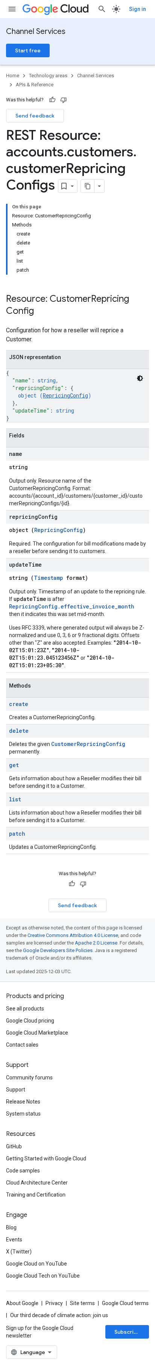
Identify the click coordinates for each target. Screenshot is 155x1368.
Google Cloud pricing (30, 1021)
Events (14, 1240)
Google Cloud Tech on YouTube (43, 1276)
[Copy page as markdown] (87, 186)
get (14, 765)
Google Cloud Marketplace (37, 1033)
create (18, 704)
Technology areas (48, 75)
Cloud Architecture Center (37, 1183)
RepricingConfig (65, 395)
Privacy (54, 1303)
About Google (22, 1303)
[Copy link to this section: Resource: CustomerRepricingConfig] (41, 311)
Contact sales (22, 1045)
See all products (25, 1009)
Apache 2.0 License (96, 943)
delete (19, 730)
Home (12, 75)
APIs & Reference (34, 84)
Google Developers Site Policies (58, 950)
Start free (28, 50)
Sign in (137, 9)
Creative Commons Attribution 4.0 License (72, 935)
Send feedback (35, 115)
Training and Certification (35, 1195)
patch (17, 833)
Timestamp (48, 577)
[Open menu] (12, 9)
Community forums (29, 1078)
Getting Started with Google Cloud (46, 1159)
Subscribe (127, 1331)
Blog (11, 1227)
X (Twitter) (19, 1252)
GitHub (14, 1146)
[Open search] (101, 9)
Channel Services (35, 31)
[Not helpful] (63, 99)
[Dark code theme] (140, 378)
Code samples (23, 1171)
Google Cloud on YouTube (36, 1264)
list (15, 799)
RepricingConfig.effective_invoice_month (71, 606)
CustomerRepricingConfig (88, 743)
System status (23, 1114)
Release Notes (23, 1102)
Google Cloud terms (125, 1303)
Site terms (82, 1303)
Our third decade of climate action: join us (59, 1315)
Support (15, 1090)
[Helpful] (52, 99)
